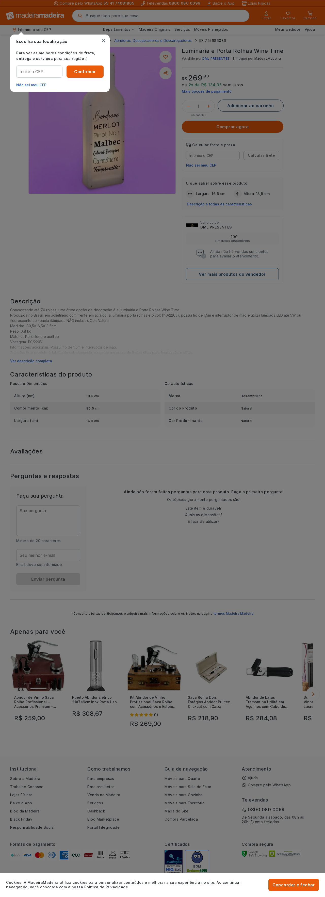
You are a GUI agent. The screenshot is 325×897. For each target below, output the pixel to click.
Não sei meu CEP (31, 85)
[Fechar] (104, 41)
